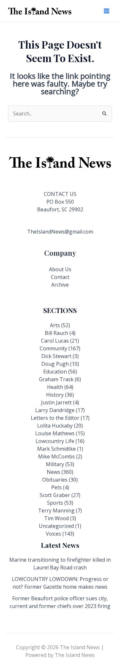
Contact (60, 277)
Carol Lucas (55, 340)
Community (53, 348)
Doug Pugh (55, 363)
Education (55, 371)
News (53, 471)
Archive (60, 284)
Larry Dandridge (55, 410)
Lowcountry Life (55, 441)
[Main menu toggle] (107, 11)
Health (55, 387)
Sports (55, 502)
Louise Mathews (55, 433)
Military (55, 464)
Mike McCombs (56, 456)
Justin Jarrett (56, 402)
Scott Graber (55, 495)
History (55, 394)
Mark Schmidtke (56, 448)
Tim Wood (56, 518)
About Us (60, 269)
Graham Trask (56, 379)
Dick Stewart (56, 356)
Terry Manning (56, 510)
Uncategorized (56, 525)
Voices (53, 533)
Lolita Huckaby (55, 425)
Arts (55, 325)
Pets (56, 487)
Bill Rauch (56, 332)
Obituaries (55, 479)
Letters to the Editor (55, 417)
